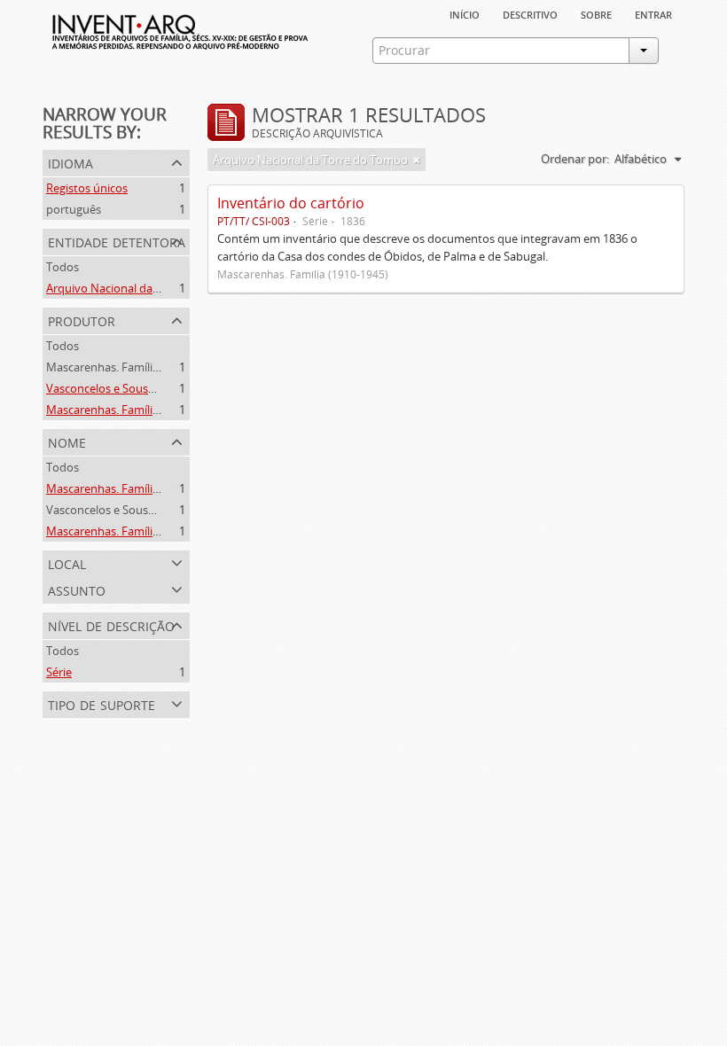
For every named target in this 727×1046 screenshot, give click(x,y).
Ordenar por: (575, 159)
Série (59, 672)
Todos (62, 267)
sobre (596, 13)
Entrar (653, 13)
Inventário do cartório (290, 203)
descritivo (530, 13)
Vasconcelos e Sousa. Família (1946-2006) (153, 388)
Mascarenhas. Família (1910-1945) (134, 367)
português (73, 209)
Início (464, 13)
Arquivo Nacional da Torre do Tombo (143, 288)
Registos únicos (87, 188)
